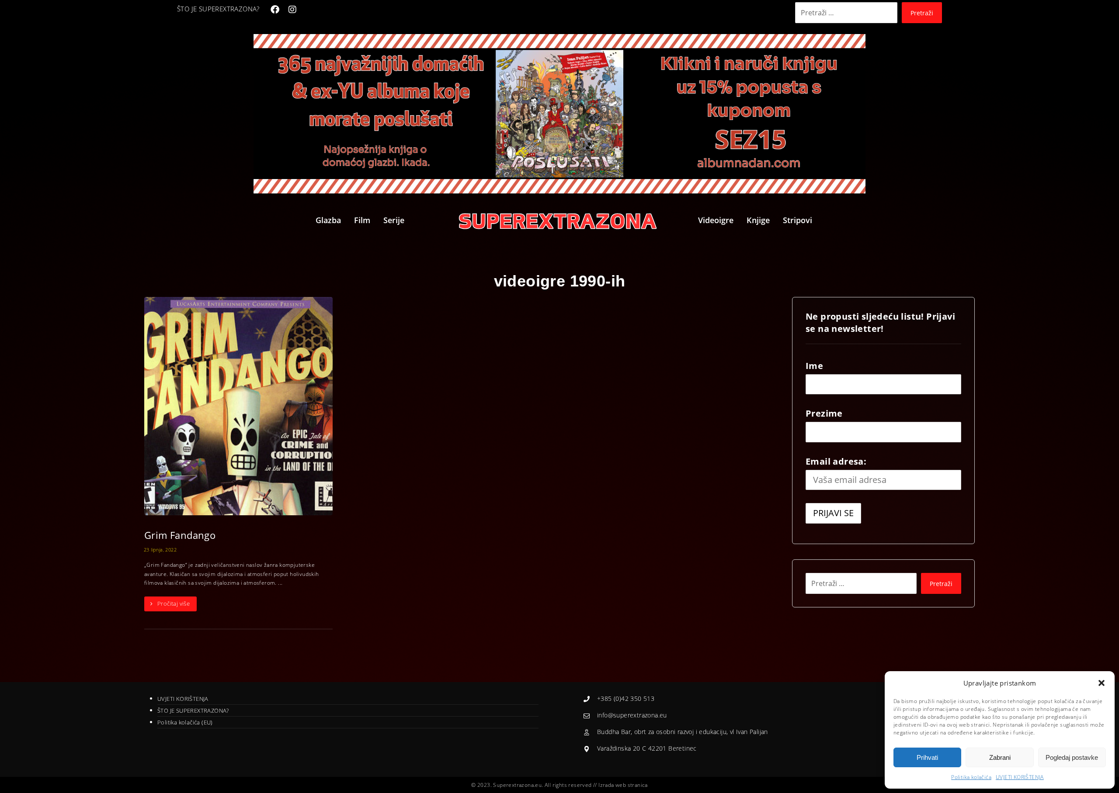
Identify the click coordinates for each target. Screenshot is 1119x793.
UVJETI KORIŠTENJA (1020, 777)
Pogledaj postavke (1072, 757)
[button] (1101, 683)
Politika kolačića (971, 777)
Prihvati (927, 757)
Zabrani (1000, 757)
